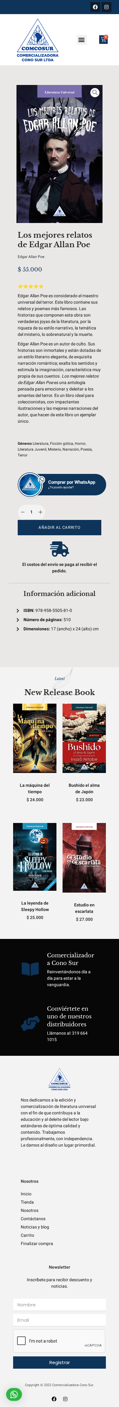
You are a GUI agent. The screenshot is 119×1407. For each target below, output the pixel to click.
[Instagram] (106, 7)
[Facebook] (95, 7)
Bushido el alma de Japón (84, 788)
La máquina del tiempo (35, 788)
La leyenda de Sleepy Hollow (35, 906)
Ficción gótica (61, 443)
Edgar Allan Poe (31, 256)
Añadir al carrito (59, 527)
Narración (71, 449)
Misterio (54, 449)
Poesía (86, 449)
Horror (80, 443)
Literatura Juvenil (32, 449)
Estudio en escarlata (84, 908)
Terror (22, 455)
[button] (82, 40)
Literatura (41, 443)
